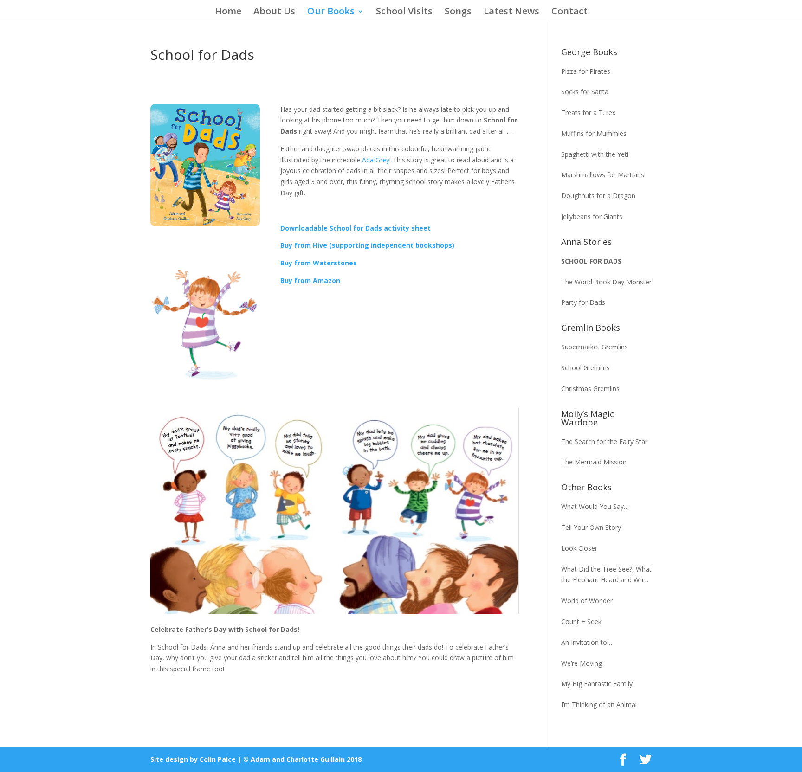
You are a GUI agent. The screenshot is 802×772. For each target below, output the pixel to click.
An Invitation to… (586, 642)
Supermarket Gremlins (594, 346)
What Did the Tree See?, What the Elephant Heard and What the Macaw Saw (606, 575)
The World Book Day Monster (606, 281)
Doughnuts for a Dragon (598, 195)
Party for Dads (583, 302)
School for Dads (591, 261)
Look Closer (579, 548)
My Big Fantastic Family (597, 683)
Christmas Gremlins (590, 388)
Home (228, 12)
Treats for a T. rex (588, 112)
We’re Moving (581, 663)
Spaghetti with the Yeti (594, 154)
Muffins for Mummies (594, 133)
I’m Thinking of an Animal (599, 704)
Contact (569, 12)
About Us (274, 12)
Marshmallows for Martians (602, 174)
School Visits (404, 12)
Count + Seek (581, 621)
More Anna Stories (205, 248)
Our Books (331, 12)
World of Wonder (587, 600)
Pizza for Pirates (585, 71)
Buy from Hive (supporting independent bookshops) (367, 245)
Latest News (511, 12)
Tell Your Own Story (591, 527)
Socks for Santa (584, 91)
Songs (458, 12)
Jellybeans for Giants (591, 216)
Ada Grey (375, 159)
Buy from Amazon (310, 280)
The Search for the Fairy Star (604, 441)
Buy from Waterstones (318, 262)
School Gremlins (585, 367)
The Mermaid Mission (594, 461)
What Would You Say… (595, 506)
